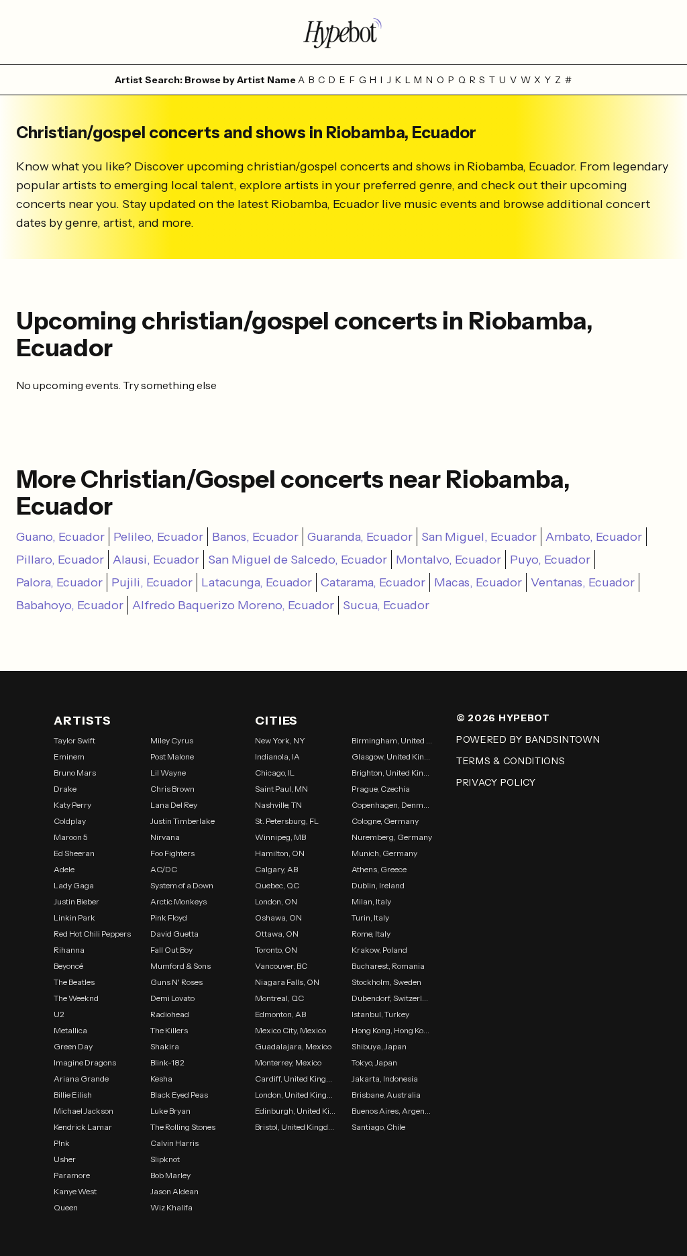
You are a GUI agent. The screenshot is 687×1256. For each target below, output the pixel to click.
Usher (65, 1159)
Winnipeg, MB (280, 837)
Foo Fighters (172, 853)
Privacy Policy (496, 782)
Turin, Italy (370, 917)
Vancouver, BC (281, 966)
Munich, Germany (384, 853)
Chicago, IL (275, 773)
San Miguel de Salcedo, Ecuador (297, 559)
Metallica (70, 1030)
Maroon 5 (71, 837)
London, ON (276, 901)
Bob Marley (170, 1175)
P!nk (62, 1143)
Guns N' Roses (176, 982)
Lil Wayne (168, 773)
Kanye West (75, 1191)
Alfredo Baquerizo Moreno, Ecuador (233, 605)
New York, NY (280, 740)
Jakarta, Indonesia (385, 1079)
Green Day (73, 1046)
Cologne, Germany (385, 821)
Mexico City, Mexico (290, 1030)
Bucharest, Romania (388, 966)
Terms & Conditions (511, 761)
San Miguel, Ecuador (479, 536)
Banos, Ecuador (255, 536)
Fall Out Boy (171, 950)
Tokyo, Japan (374, 1062)
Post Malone (172, 756)
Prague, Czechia (381, 789)
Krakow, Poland (379, 950)
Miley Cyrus (171, 740)
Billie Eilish (73, 1095)
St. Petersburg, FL (287, 821)
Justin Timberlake (182, 821)
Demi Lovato (172, 998)
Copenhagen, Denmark (392, 805)
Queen (66, 1207)
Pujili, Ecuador (152, 582)
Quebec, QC (277, 885)
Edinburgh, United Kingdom (295, 1111)
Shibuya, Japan (379, 1046)
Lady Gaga (74, 885)
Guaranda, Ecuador (360, 536)
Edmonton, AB (280, 1014)
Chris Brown (172, 789)
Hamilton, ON (280, 853)
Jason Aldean (174, 1191)
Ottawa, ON (277, 934)
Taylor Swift (74, 740)
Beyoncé (68, 966)
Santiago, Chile (378, 1127)
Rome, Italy (371, 934)
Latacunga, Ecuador (256, 582)
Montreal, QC (279, 998)
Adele (64, 869)
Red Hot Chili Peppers (92, 934)
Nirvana (165, 837)
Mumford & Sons (180, 966)
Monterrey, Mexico (288, 1062)
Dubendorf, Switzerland (392, 998)
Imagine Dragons (85, 1062)
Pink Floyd (168, 917)
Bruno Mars (75, 773)
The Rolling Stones (182, 1127)
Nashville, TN (278, 805)
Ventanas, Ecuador (583, 582)
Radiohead (169, 1014)
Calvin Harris (174, 1143)
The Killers (169, 1030)
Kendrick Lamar (83, 1127)
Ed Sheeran (74, 853)
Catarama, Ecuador (373, 582)
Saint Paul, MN (281, 789)
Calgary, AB (276, 869)
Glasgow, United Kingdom (392, 756)
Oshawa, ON (278, 917)
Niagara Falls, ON (287, 982)
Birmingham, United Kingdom (392, 740)
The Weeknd (76, 998)
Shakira (164, 1046)
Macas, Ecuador (478, 582)
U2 (59, 1014)
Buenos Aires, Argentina (392, 1111)
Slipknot (165, 1159)
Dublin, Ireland (378, 885)
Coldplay (70, 821)
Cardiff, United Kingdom (295, 1079)
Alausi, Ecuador (156, 559)
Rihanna (69, 950)
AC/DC (163, 869)
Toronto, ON (276, 950)
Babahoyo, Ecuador (69, 605)
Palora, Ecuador (59, 582)
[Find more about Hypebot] (343, 32)
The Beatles (74, 982)
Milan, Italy (371, 901)
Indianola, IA (277, 756)
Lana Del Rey (173, 805)
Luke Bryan (170, 1111)
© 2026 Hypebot (503, 718)
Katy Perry (72, 805)
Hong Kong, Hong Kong (392, 1030)
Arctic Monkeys (178, 901)
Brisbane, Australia (386, 1095)
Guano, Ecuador (60, 536)
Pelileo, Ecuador (158, 536)
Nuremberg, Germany (392, 837)
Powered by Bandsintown (528, 739)
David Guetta (174, 934)
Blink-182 (167, 1062)
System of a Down (181, 885)
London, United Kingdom (295, 1095)
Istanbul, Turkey (380, 1014)
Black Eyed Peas (179, 1095)
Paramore (72, 1175)
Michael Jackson (83, 1111)
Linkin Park (74, 917)
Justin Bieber (76, 901)
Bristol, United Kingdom (295, 1127)
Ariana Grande (81, 1079)
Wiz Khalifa (171, 1207)
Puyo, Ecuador (550, 559)
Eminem (69, 756)
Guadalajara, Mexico (293, 1046)
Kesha (161, 1079)
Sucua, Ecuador (386, 605)
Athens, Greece (379, 869)
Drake (65, 789)
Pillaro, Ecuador (60, 559)
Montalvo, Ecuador (448, 559)
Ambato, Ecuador (593, 536)
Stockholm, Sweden (386, 982)
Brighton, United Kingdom (392, 773)
